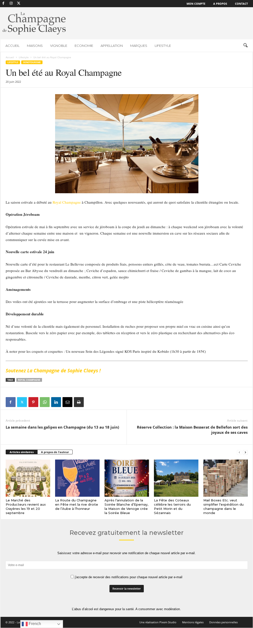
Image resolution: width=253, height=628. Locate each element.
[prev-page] (239, 452)
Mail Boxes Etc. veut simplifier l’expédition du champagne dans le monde (223, 506)
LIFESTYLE (163, 46)
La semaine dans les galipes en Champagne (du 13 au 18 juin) (62, 427)
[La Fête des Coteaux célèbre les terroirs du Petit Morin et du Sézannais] (176, 478)
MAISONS (35, 46)
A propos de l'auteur (55, 452)
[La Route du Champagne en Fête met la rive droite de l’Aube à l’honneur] (77, 478)
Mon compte (196, 3)
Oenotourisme (32, 62)
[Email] (67, 402)
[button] (245, 45)
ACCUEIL (12, 46)
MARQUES (138, 46)
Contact (241, 3)
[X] (19, 3)
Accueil (10, 57)
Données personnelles (223, 622)
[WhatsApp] (45, 402)
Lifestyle (24, 57)
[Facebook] (3, 3)
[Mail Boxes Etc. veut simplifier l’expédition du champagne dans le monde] (225, 478)
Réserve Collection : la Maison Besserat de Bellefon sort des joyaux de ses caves (192, 430)
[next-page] (245, 452)
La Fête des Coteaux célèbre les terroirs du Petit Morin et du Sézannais (172, 506)
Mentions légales (193, 622)
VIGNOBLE (58, 46)
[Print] (79, 402)
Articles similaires (22, 452)
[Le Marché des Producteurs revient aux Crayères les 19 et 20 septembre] (28, 478)
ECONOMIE (84, 46)
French (34, 624)
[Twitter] (22, 402)
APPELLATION (112, 46)
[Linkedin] (56, 402)
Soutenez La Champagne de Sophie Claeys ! (54, 370)
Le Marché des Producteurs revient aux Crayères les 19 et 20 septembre (26, 506)
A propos (220, 3)
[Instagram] (11, 3)
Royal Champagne (67, 202)
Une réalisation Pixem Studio (157, 622)
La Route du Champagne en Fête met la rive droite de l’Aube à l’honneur (76, 504)
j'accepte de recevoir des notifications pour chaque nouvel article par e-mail (128, 577)
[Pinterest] (33, 402)
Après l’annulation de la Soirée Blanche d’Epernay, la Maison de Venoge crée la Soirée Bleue (126, 506)
